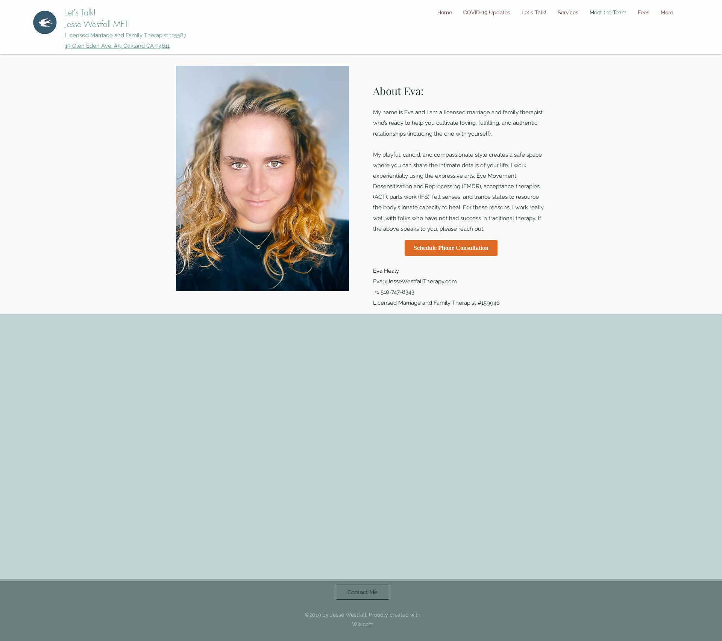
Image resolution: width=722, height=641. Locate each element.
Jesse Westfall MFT (96, 24)
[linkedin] (686, 12)
